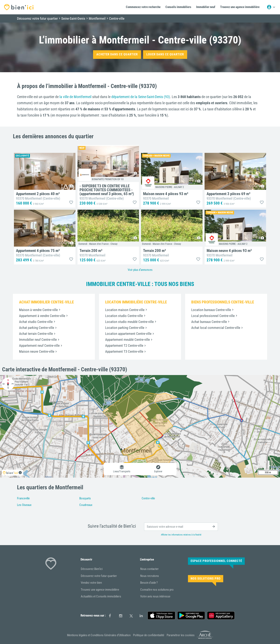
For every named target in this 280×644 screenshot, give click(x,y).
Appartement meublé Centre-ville (127, 339)
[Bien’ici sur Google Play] (191, 615)
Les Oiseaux (24, 505)
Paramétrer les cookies (181, 635)
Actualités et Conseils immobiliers (101, 596)
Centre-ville (148, 498)
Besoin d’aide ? (149, 583)
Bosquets (85, 498)
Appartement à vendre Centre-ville (42, 316)
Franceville (23, 498)
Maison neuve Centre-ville (36, 351)
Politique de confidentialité (148, 635)
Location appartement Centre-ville (128, 334)
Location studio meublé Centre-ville (129, 322)
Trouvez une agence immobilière (100, 589)
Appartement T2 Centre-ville (124, 345)
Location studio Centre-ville (124, 316)
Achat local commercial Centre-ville (215, 328)
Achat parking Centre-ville (36, 328)
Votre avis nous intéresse (155, 596)
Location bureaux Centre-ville (211, 310)
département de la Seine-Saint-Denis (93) (140, 97)
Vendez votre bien (91, 583)
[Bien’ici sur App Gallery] (221, 615)
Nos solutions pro (206, 578)
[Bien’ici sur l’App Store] (161, 615)
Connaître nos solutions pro (157, 589)
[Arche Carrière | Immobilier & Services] (205, 638)
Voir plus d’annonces (140, 270)
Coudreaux (85, 505)
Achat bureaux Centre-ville (209, 322)
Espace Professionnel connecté (216, 561)
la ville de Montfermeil (75, 97)
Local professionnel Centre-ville (213, 316)
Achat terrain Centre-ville (36, 334)
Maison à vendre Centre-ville (38, 310)
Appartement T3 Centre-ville (124, 351)
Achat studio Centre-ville (36, 322)
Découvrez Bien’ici (91, 569)
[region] (140, 426)
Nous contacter (149, 569)
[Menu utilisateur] (271, 7)
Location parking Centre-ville (124, 328)
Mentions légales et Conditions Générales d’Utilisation (99, 635)
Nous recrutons (149, 576)
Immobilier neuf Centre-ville (38, 339)
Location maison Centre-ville (125, 310)
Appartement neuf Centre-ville (39, 345)
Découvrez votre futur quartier (99, 576)
